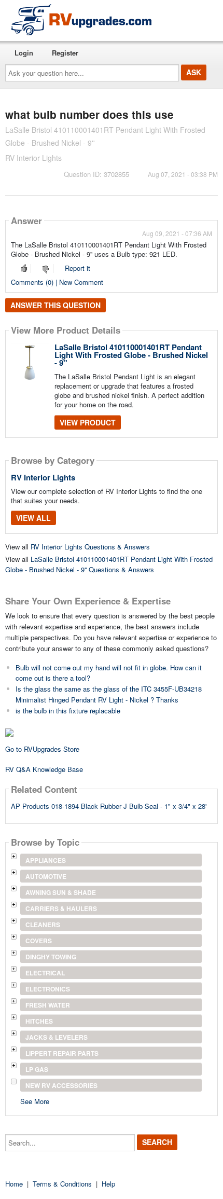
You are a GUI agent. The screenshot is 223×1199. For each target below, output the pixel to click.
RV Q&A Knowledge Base (44, 769)
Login (24, 53)
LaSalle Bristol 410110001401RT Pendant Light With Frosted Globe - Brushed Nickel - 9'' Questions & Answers (109, 564)
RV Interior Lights (43, 477)
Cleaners (42, 924)
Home (14, 1184)
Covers (38, 940)
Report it (77, 268)
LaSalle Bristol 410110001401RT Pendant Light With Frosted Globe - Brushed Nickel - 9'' (131, 354)
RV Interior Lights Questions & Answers (90, 547)
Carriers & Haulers (61, 908)
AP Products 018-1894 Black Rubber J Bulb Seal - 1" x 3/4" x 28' (108, 806)
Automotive (45, 876)
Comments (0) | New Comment (57, 282)
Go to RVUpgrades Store (42, 749)
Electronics (47, 989)
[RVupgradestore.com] (81, 19)
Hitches (39, 1021)
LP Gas (36, 1069)
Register (65, 53)
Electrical (45, 972)
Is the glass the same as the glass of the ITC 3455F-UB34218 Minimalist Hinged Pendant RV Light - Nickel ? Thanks (109, 694)
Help (108, 1184)
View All (33, 518)
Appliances (45, 860)
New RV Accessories (61, 1085)
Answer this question (55, 305)
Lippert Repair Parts (62, 1053)
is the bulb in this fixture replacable (68, 710)
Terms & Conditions (62, 1184)
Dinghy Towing (50, 956)
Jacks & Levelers (56, 1037)
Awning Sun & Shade (60, 892)
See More (34, 1100)
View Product (88, 422)
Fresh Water (47, 1005)
